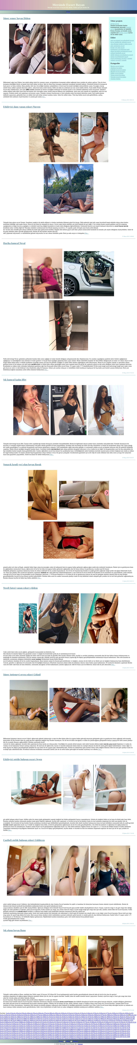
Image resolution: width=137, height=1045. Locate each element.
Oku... (44, 97)
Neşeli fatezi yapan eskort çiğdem (20, 588)
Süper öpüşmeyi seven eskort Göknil (22, 674)
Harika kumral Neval (14, 243)
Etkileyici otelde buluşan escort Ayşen (22, 759)
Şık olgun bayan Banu (14, 930)
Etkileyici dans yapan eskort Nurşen (21, 106)
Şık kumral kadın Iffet (14, 379)
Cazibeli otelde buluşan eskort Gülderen (24, 840)
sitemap (80, 1044)
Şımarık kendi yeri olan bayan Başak (22, 464)
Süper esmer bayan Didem (16, 18)
